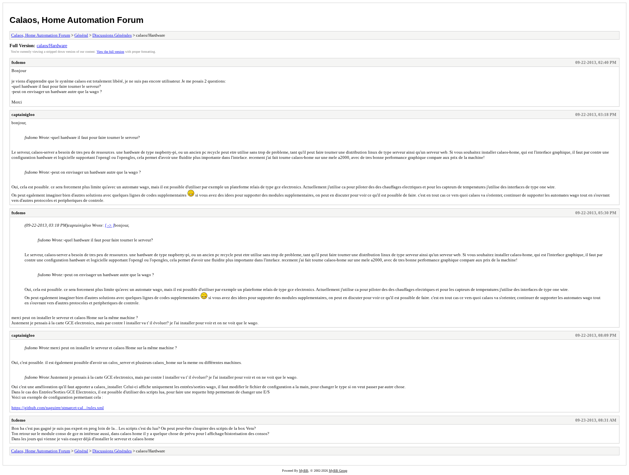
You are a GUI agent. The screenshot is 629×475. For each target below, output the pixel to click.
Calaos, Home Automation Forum (76, 20)
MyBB (303, 470)
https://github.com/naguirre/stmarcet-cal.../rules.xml (57, 407)
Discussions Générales (112, 35)
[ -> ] (109, 225)
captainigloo (23, 114)
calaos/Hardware (52, 45)
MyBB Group (338, 470)
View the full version (110, 51)
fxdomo (18, 62)
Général (81, 35)
